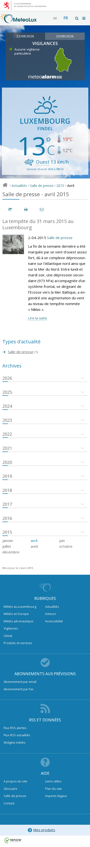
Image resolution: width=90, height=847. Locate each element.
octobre (65, 546)
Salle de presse (41, 185)
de (55, 18)
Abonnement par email (20, 682)
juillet (6, 546)
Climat (8, 636)
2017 (7, 504)
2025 (7, 392)
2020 (7, 462)
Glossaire (10, 788)
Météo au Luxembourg (20, 606)
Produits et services (18, 643)
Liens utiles (53, 781)
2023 (7, 420)
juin (62, 540)
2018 (7, 490)
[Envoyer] (42, 209)
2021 (7, 448)
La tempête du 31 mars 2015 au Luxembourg (38, 224)
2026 (7, 378)
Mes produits (44, 829)
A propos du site (15, 781)
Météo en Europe (16, 614)
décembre (10, 552)
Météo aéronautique (18, 621)
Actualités (19, 185)
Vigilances (11, 628)
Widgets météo (14, 742)
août (34, 546)
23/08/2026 (65, 36)
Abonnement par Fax (19, 689)
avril (34, 540)
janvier (7, 540)
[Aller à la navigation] (84, 18)
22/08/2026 (25, 36)
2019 (7, 476)
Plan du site (53, 788)
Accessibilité (54, 621)
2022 (7, 434)
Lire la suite (37, 318)
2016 (7, 518)
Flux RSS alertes (15, 728)
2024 (7, 406)
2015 (60, 185)
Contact (9, 803)
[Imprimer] (26, 209)
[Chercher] (77, 18)
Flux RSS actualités (17, 735)
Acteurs (50, 614)
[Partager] (10, 209)
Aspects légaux (56, 796)
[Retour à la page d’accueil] (18, 21)
